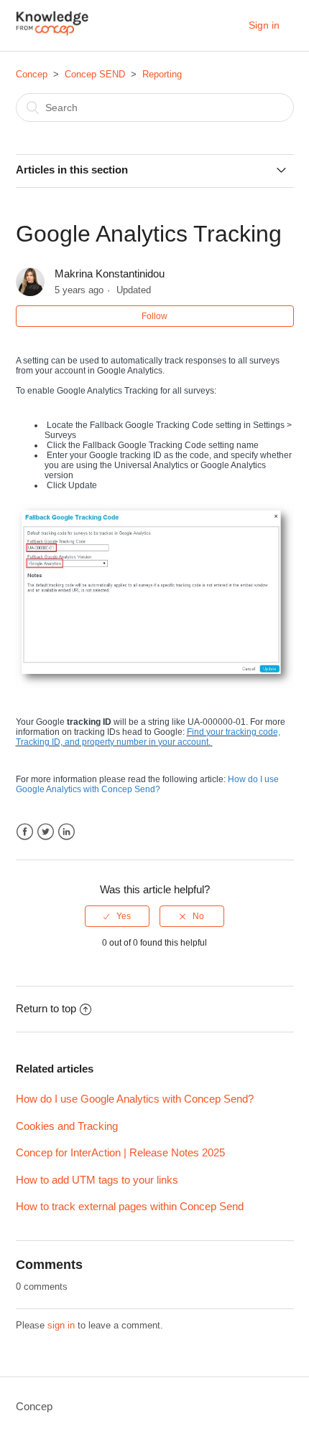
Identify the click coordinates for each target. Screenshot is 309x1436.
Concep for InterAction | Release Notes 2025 (120, 1152)
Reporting (162, 74)
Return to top (46, 1008)
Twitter (46, 832)
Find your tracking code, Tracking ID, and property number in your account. (148, 737)
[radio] (117, 916)
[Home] (53, 33)
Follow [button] (154, 316)
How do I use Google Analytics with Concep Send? (147, 784)
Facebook (25, 832)
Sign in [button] (264, 25)
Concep (31, 74)
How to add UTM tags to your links (97, 1180)
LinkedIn (66, 832)
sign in (61, 1325)
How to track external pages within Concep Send (130, 1206)
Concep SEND (95, 74)
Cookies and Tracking (67, 1126)
